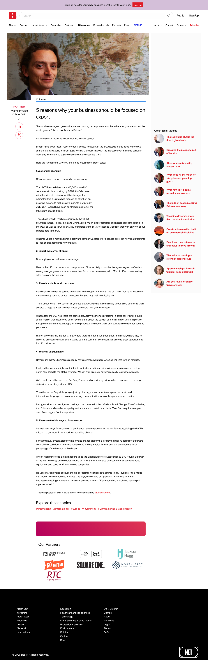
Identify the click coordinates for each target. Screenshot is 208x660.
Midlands (22, 620)
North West (23, 616)
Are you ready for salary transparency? (179, 283)
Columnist (41, 99)
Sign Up (138, 4)
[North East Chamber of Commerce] (127, 564)
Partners (180, 25)
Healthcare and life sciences (75, 612)
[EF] (54, 553)
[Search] (169, 16)
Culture (64, 636)
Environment (67, 628)
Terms (107, 628)
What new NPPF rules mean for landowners (178, 191)
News (11, 25)
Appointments (38, 25)
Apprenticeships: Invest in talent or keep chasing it (180, 270)
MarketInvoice (19, 110)
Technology (66, 616)
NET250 (138, 25)
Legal (107, 624)
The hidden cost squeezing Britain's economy (181, 204)
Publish (180, 15)
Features (69, 25)
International (23, 632)
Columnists (56, 25)
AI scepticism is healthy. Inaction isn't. (179, 164)
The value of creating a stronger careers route (179, 257)
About (157, 25)
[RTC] (54, 575)
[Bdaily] (12, 15)
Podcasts (116, 25)
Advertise (194, 25)
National (21, 628)
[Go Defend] (54, 564)
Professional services (71, 624)
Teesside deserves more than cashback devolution (180, 217)
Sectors (23, 25)
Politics (64, 632)
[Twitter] (19, 134)
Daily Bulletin (111, 608)
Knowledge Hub (101, 25)
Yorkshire (22, 612)
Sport (63, 640)
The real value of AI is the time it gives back (180, 138)
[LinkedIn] (19, 126)
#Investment (89, 508)
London (21, 624)
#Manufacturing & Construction (114, 508)
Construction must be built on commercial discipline (181, 230)
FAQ (106, 632)
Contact (169, 25)
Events (127, 25)
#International (43, 508)
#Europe (75, 508)
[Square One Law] (91, 564)
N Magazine (84, 25)
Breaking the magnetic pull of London (181, 151)
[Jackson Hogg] (127, 553)
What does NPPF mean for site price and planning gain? (181, 178)
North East (22, 608)
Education (65, 608)
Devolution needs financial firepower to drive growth (180, 244)
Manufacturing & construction (76, 620)
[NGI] (91, 553)
